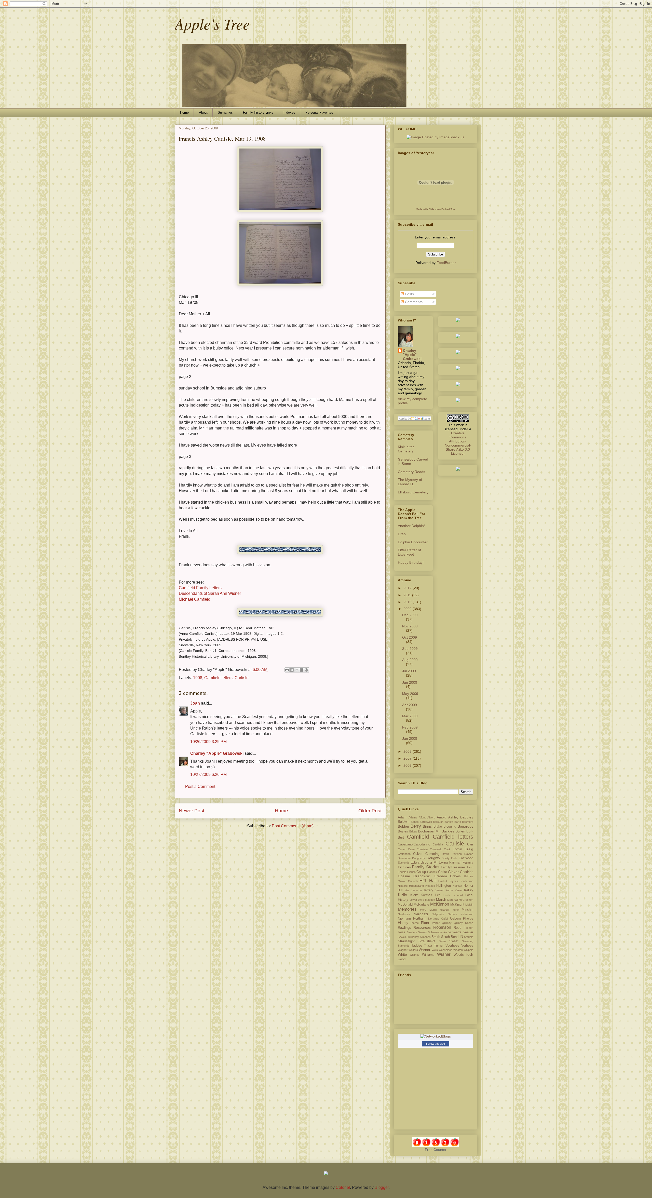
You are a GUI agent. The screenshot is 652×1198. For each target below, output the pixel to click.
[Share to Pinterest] (306, 669)
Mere (423, 909)
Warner (424, 950)
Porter (436, 922)
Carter (402, 849)
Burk (469, 831)
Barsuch (438, 821)
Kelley (468, 890)
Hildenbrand (416, 885)
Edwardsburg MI (424, 862)
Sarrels (422, 932)
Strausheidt (426, 941)
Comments (413, 302)
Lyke (421, 899)
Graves (455, 876)
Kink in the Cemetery (406, 449)
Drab (402, 534)
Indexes (289, 112)
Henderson (466, 881)
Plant (425, 923)
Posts (409, 294)
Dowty (446, 858)
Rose (457, 928)
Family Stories (425, 867)
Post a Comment (200, 786)
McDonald (405, 904)
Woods (459, 955)
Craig (469, 849)
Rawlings (404, 928)
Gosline (404, 876)
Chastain (422, 849)
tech (469, 954)
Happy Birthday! (411, 562)
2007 (408, 758)
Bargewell (426, 821)
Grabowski (421, 876)
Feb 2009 (410, 727)
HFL (423, 880)
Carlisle (242, 678)
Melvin (469, 904)
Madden (430, 899)
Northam (419, 918)
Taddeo (416, 945)
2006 (408, 765)
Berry (416, 826)
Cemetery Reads (411, 472)
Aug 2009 (410, 660)
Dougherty (418, 858)
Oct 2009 (409, 637)
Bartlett (448, 821)
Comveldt (436, 849)
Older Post (370, 810)
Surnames (225, 112)
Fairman (455, 862)
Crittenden (404, 853)
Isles (407, 890)
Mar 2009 (410, 716)
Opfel (444, 918)
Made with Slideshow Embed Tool (435, 209)
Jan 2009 (409, 738)
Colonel (343, 1187)
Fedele (402, 871)
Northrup (433, 918)
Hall (433, 880)
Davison (457, 853)
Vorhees (467, 945)
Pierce (415, 922)
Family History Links (258, 112)
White (402, 954)
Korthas (426, 895)
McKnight (457, 904)
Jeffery (428, 890)
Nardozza (404, 914)
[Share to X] (296, 669)
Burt (401, 837)
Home (184, 112)
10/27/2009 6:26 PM (208, 774)
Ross (401, 932)
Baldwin (403, 822)
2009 (408, 609)
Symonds (404, 945)
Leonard (458, 895)
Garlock (432, 871)
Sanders (412, 932)
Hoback (430, 885)
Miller (456, 909)
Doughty (433, 858)
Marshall (452, 899)
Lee (438, 895)
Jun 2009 (409, 682)
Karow (449, 890)
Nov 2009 (410, 626)
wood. (402, 959)
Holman (457, 885)
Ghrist (442, 872)
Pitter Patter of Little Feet (409, 552)
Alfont (422, 817)
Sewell (402, 936)
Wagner (403, 949)
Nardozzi (421, 914)
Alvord (431, 817)
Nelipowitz (438, 914)
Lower (413, 899)
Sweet (453, 941)
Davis (445, 853)
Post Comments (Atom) (293, 826)
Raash (469, 922)
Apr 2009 (409, 705)
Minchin (467, 909)
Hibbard (403, 885)
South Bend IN (452, 937)
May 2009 (410, 694)
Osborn (455, 918)
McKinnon (439, 904)
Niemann (404, 918)
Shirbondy (412, 936)
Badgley (466, 817)
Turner (438, 945)
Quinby (458, 922)
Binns (427, 826)
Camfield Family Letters (200, 588)
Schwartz (454, 932)
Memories (407, 909)
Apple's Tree (212, 23)
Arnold (441, 817)
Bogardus (465, 826)
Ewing (443, 862)
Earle (454, 858)
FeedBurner (446, 263)
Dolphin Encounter (413, 542)
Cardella (438, 844)
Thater (428, 945)
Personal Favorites (319, 112)
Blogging (449, 826)
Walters (413, 949)
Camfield (418, 836)
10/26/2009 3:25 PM (208, 741)
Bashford (467, 821)
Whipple (468, 949)
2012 (408, 588)
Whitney (414, 954)
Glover (453, 872)
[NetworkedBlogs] (435, 1036)
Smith (435, 937)
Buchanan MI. (429, 831)
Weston (458, 949)
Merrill (433, 909)
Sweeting (467, 941)
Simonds (425, 936)
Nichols (452, 914)
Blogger (382, 1187)
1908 (197, 678)
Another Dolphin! (411, 526)
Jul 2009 (409, 671)
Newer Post (191, 810)
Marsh (441, 899)
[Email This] (287, 669)
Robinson (442, 927)
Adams (413, 817)
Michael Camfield (194, 599)
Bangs (415, 821)
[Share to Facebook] (301, 669)
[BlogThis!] (291, 669)
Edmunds (404, 862)
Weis (435, 949)
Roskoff (468, 927)
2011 (407, 595)
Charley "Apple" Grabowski (216, 753)
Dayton (468, 853)
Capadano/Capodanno (414, 844)
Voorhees (452, 945)
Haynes (453, 881)
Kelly (402, 894)
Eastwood (466, 858)
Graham (440, 876)
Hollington (443, 885)
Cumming (432, 854)
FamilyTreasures (453, 867)
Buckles (448, 831)
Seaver (468, 932)
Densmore (404, 858)
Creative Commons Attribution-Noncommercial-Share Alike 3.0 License (458, 443)
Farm (470, 867)
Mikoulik (445, 909)
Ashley (453, 817)
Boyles (403, 831)
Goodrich (466, 872)
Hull (400, 890)
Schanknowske (437, 932)
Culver (418, 854)
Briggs (413, 831)
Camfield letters (218, 678)
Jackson (416, 890)
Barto (457, 821)
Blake (437, 826)
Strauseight (406, 941)
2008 (408, 751)
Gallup (421, 872)
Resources (422, 927)
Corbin (457, 849)
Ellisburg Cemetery (413, 492)
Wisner (444, 954)
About (203, 112)
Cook (447, 849)
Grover (402, 881)
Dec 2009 (410, 615)
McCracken (466, 899)
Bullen (460, 831)
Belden (403, 826)
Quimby (447, 922)
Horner (468, 885)
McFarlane (421, 904)
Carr (470, 844)
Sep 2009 (410, 649)
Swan (442, 941)
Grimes (468, 876)
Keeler (459, 890)
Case (411, 849)
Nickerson (466, 914)
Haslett (442, 881)
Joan (195, 703)
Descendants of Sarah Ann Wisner (210, 593)
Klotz (414, 895)
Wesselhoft (445, 949)
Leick (446, 895)
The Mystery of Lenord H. (410, 482)
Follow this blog (435, 1043)
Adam (402, 817)
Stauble (468, 936)
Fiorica (411, 871)
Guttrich (413, 881)
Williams (428, 955)
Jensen (439, 890)
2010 (408, 602)
